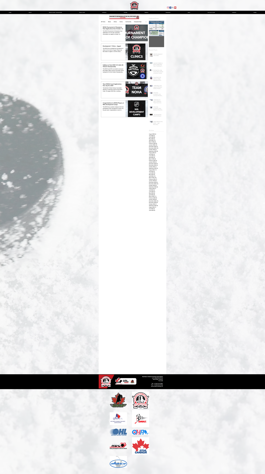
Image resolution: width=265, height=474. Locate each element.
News (109, 21)
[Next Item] (162, 28)
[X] (173, 8)
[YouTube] (175, 8)
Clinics (115, 21)
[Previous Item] (151, 28)
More (135, 21)
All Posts (103, 21)
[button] (55, 12)
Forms (121, 21)
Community (128, 21)
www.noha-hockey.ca (157, 386)
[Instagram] (168, 8)
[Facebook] (170, 8)
